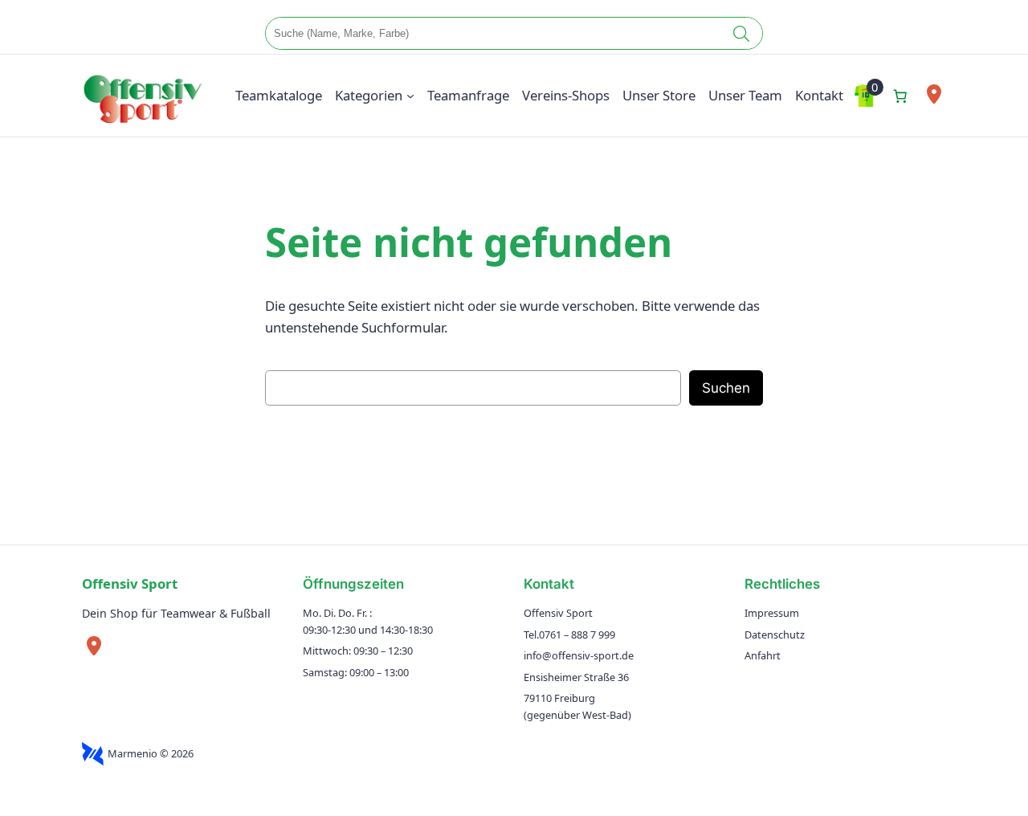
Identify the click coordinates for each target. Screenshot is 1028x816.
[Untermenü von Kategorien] (410, 96)
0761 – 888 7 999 (577, 634)
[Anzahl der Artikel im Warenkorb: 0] (900, 95)
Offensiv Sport (129, 583)
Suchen (726, 388)
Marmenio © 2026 (151, 753)
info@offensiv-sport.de (579, 655)
